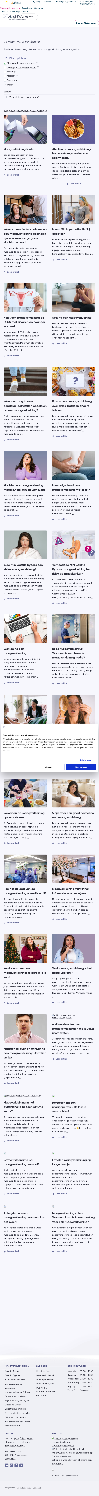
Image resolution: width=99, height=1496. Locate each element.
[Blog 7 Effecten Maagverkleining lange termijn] (53, 1153)
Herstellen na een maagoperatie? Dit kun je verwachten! (69, 1107)
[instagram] (11, 1465)
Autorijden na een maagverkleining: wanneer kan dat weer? (24, 1218)
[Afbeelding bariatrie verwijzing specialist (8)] (73, 368)
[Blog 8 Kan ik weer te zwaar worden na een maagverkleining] (5, 1153)
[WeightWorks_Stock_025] (73, 615)
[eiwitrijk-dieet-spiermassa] (73, 115)
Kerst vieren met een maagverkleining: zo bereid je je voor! (25, 973)
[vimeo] (21, 1465)
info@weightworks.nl (15, 1445)
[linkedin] (6, 1465)
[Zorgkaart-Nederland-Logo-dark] (16, 2)
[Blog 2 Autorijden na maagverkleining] (5, 1206)
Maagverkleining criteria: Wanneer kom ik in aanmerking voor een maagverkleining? (73, 1218)
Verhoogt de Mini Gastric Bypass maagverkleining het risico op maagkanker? (71, 569)
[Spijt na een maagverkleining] (73, 284)
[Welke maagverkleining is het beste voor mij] (73, 935)
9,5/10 (6, 3)
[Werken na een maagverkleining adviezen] (25, 615)
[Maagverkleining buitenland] (22, 1095)
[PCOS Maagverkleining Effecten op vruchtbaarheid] (25, 284)
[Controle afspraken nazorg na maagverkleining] (25, 196)
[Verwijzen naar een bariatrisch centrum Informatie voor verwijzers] (73, 855)
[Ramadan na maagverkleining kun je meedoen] (25, 779)
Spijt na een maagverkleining (72, 318)
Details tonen (85, 760)
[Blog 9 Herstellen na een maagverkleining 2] (53, 1095)
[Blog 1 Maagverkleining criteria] (53, 1206)
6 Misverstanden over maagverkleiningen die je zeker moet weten (73, 1029)
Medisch (11, 76)
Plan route (10, 1458)
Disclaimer (37, 1487)
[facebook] (16, 1465)
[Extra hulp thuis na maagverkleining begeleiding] (25, 695)
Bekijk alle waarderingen (64, 1460)
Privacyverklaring (24, 1487)
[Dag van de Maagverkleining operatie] (25, 855)
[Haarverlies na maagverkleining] (73, 695)
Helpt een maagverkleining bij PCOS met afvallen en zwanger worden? (24, 322)
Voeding (11, 72)
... (40, 169)
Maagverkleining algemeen (21, 63)
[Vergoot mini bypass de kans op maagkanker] (73, 531)
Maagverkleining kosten (19, 149)
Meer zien (8, 85)
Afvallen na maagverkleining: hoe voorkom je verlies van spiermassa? (71, 154)
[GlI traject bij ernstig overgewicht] (73, 196)
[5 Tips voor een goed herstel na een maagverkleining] (73, 779)
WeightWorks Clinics (62, 1453)
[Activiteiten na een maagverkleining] (25, 368)
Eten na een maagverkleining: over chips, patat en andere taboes (72, 406)
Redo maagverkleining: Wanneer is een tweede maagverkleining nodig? (68, 653)
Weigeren (49, 767)
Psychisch (12, 80)
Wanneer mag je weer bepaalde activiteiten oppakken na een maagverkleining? (25, 406)
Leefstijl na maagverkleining (21, 67)
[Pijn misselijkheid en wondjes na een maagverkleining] (25, 452)
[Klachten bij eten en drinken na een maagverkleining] (25, 1015)
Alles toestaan (81, 767)
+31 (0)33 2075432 (26, 1438)
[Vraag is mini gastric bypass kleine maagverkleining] (25, 531)
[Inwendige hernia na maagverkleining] (73, 452)
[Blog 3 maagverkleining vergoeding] (25, 115)
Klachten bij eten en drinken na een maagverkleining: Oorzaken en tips (25, 1053)
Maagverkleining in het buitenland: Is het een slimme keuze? (23, 1107)
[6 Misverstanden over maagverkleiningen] (73, 1015)
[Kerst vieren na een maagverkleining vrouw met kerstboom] (25, 935)
